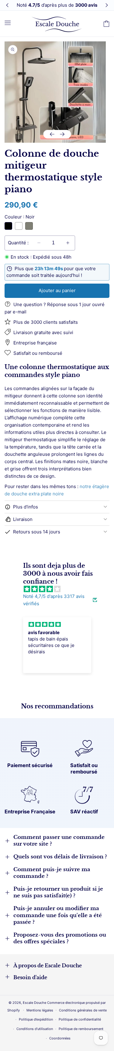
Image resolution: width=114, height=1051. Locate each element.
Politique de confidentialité (80, 1019)
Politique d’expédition (36, 1019)
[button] (7, 22)
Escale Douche (34, 1002)
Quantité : (18, 243)
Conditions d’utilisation (34, 1029)
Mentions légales (39, 1010)
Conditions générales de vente (83, 1010)
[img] (60, 589)
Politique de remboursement (81, 1029)
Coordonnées (60, 1038)
